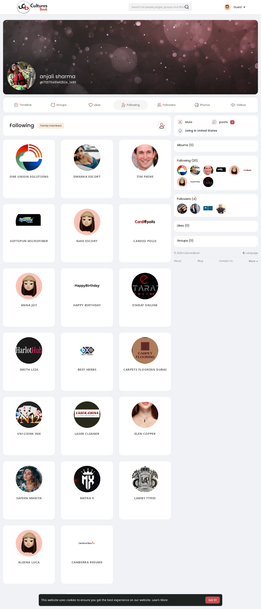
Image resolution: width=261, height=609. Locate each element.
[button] (160, 7)
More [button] (252, 261)
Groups (182, 240)
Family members (51, 125)
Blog (200, 261)
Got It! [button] (212, 600)
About (177, 261)
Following (184, 160)
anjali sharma (57, 76)
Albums (182, 145)
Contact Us (226, 261)
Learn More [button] (160, 600)
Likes (180, 225)
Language (251, 253)
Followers (184, 198)
